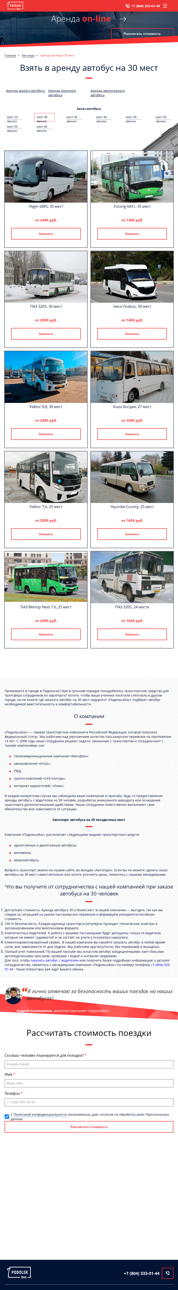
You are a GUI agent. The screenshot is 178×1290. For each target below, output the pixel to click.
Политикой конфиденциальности (40, 1114)
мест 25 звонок (12, 117)
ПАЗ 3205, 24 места (132, 606)
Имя (9, 1074)
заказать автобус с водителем (55, 960)
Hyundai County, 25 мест (132, 506)
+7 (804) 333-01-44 (145, 6)
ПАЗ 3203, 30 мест (46, 306)
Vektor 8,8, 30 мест (45, 406)
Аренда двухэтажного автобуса (107, 92)
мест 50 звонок (161, 117)
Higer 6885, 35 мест (46, 206)
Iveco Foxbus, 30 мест (132, 306)
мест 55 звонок (12, 126)
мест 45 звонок (131, 117)
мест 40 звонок (101, 117)
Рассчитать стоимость (142, 34)
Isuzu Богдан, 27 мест (132, 406)
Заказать (46, 234)
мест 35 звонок (72, 117)
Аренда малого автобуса (25, 90)
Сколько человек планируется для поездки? (45, 1055)
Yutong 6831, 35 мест (132, 206)
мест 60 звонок (42, 126)
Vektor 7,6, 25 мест (45, 506)
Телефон (13, 1093)
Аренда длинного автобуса (62, 92)
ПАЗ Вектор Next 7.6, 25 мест (45, 606)
